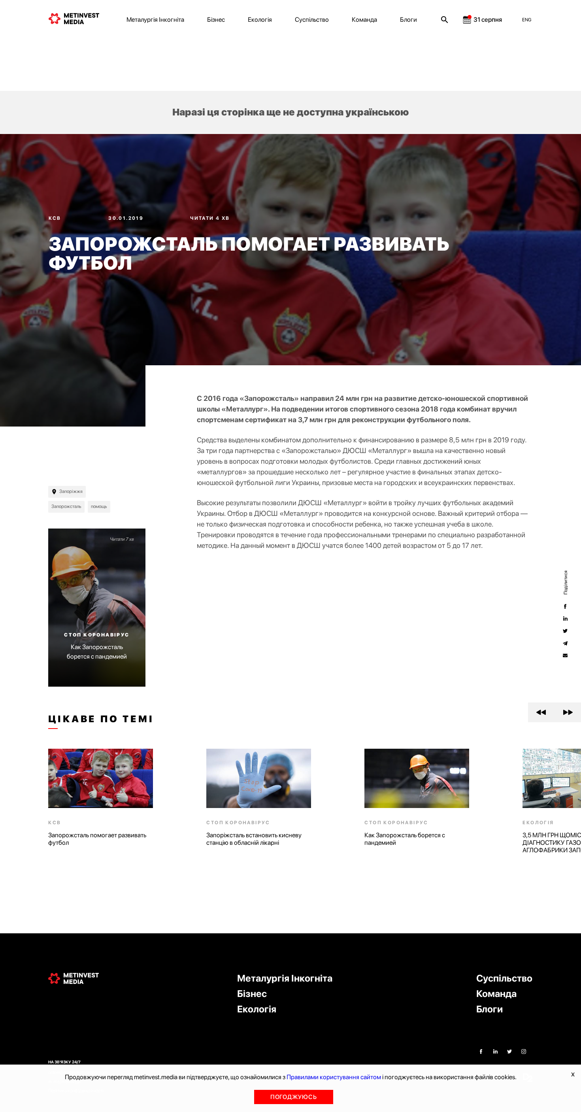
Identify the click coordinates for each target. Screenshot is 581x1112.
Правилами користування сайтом (334, 1077)
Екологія (260, 19)
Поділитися (565, 582)
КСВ (56, 218)
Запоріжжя (71, 491)
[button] (541, 712)
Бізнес (216, 19)
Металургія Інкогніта (155, 19)
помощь (99, 506)
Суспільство (312, 19)
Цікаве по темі (101, 719)
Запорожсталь (66, 506)
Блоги (408, 19)
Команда (364, 19)
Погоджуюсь (293, 1097)
